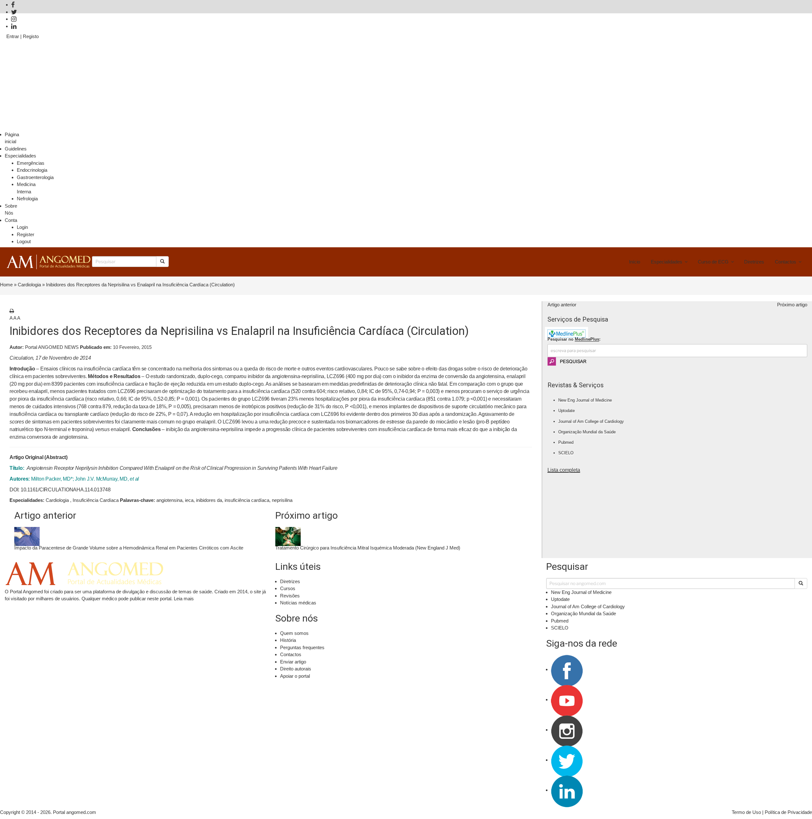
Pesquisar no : (573, 339)
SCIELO (565, 452)
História (288, 640)
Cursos (287, 588)
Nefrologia (27, 198)
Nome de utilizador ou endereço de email (51, 47)
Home (6, 284)
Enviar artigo (293, 661)
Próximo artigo (792, 304)
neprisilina (282, 500)
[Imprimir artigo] (12, 311)
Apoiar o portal (295, 676)
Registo (31, 36)
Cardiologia (29, 284)
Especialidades (20, 155)
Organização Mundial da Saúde (587, 431)
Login (22, 227)
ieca (189, 500)
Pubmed (565, 442)
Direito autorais (295, 668)
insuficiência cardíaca (247, 500)
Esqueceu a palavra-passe (778, 127)
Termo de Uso (746, 812)
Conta (11, 220)
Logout (24, 241)
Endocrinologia (32, 170)
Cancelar (15, 127)
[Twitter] (14, 12)
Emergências (30, 163)
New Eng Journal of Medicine (585, 400)
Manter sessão (27, 100)
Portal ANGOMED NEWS (44, 347)
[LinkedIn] (13, 26)
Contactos (785, 261)
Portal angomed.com (74, 812)
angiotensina (169, 500)
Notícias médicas (298, 602)
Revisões (290, 595)
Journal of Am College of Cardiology (591, 421)
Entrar (12, 36)
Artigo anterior (561, 304)
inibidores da (209, 500)
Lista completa (563, 470)
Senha (13, 73)
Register (25, 234)
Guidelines (16, 148)
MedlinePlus (587, 339)
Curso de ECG (713, 261)
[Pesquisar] (801, 583)
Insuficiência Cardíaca (96, 500)
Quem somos (294, 633)
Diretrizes (754, 261)
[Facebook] (13, 4)
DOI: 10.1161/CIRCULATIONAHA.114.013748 (60, 489)
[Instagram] (13, 19)
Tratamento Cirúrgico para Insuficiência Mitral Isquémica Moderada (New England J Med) (367, 547)
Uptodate (566, 410)
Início (634, 261)
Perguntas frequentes (302, 647)
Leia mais (184, 598)
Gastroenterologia (35, 177)
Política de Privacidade (788, 812)
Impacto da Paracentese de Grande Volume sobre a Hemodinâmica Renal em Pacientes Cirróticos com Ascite (128, 547)
